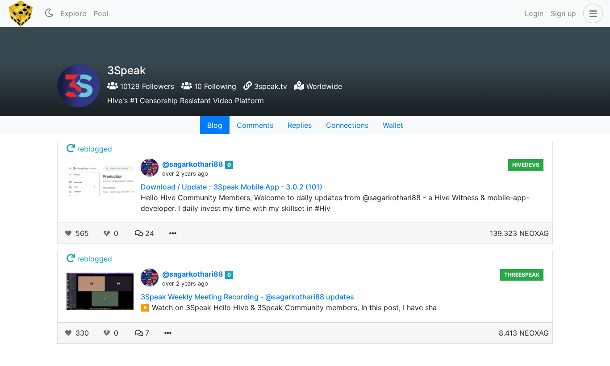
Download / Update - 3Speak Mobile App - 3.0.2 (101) (231, 186)
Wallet (393, 125)
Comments (255, 125)
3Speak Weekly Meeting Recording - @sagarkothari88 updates (247, 296)
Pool (101, 13)
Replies (300, 125)
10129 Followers (146, 86)
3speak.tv (270, 86)
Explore (73, 13)
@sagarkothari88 (193, 164)
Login (534, 13)
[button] (591, 13)
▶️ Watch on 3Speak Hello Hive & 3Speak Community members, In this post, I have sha (289, 307)
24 (148, 233)
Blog (214, 125)
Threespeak (521, 274)
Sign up (563, 13)
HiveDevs (525, 164)
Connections (347, 125)
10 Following (214, 86)
